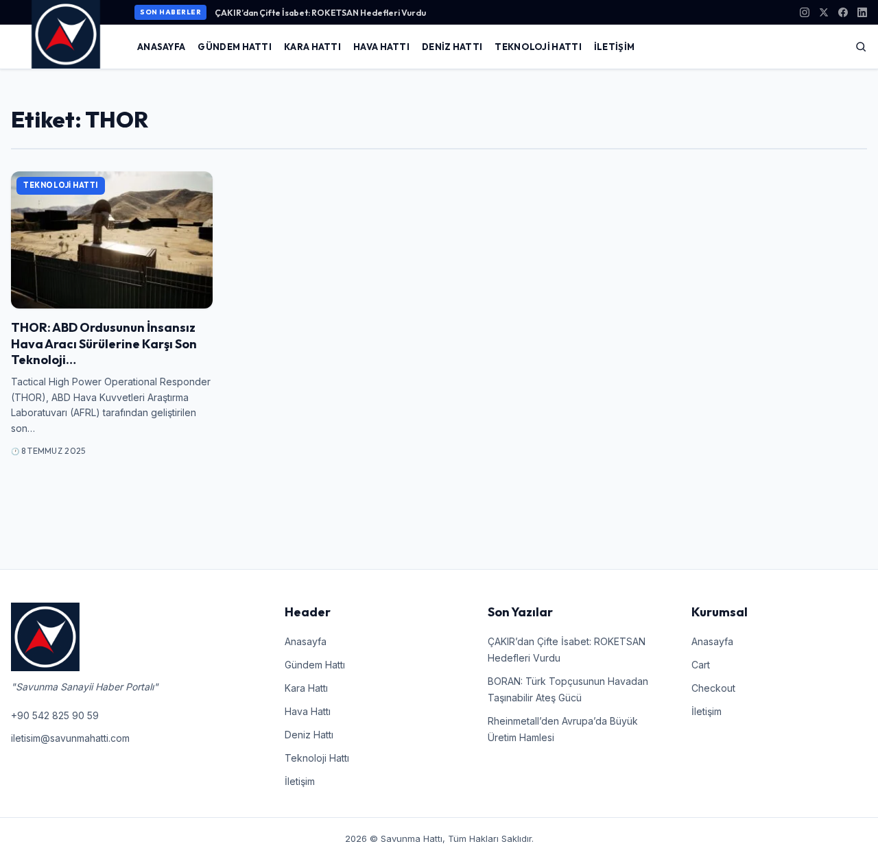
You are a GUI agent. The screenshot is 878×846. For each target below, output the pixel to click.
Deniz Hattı (452, 46)
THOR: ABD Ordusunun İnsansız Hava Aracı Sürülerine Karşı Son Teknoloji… (104, 343)
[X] (824, 12)
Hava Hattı (381, 46)
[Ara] (861, 46)
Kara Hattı (312, 46)
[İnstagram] (804, 12)
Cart (700, 664)
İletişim (614, 46)
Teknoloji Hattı (538, 46)
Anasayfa (161, 46)
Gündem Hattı (235, 46)
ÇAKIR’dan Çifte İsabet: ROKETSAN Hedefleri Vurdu (320, 12)
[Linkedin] (862, 12)
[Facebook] (843, 12)
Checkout (713, 688)
